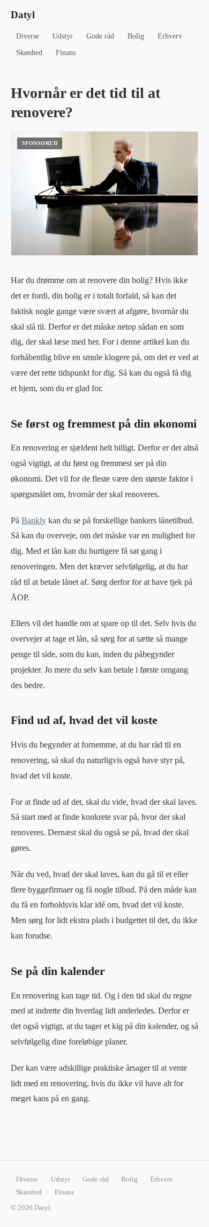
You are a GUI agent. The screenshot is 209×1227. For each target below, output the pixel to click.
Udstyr (63, 36)
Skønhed (29, 53)
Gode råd (100, 36)
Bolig (136, 36)
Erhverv (170, 36)
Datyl (23, 14)
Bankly (33, 520)
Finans (66, 53)
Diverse (27, 36)
